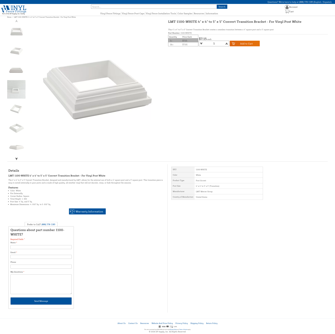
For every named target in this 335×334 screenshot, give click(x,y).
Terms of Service (183, 329)
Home (9, 17)
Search (222, 6)
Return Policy (211, 323)
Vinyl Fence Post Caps (133, 13)
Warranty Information (89, 211)
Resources (199, 13)
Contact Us (133, 323)
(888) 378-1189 (48, 224)
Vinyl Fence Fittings (110, 13)
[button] (16, 159)
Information (212, 13)
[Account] (287, 7)
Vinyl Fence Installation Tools (161, 13)
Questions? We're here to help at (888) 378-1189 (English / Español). (299, 2)
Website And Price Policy (162, 323)
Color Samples (185, 13)
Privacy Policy (181, 323)
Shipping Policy (196, 323)
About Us (122, 323)
